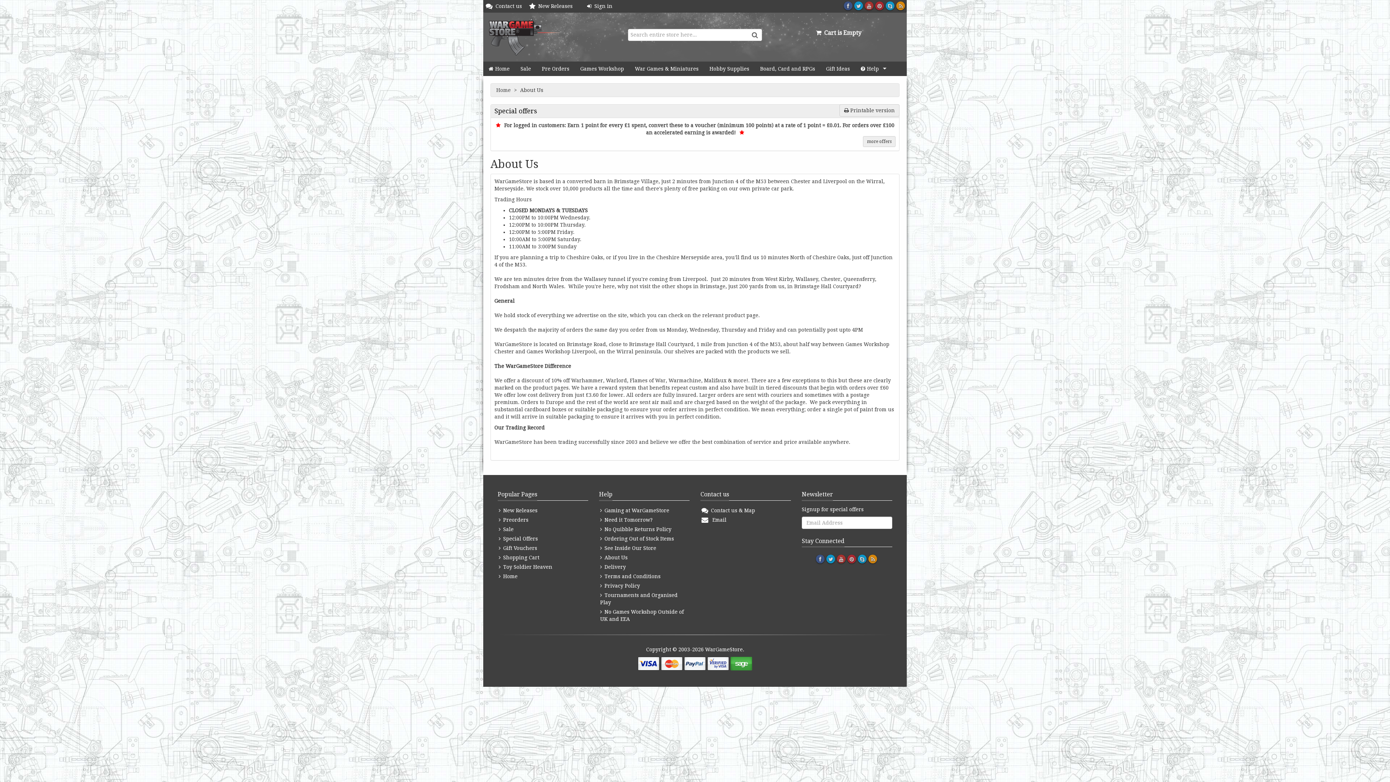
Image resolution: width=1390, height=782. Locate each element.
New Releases (556, 6)
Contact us (510, 6)
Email (717, 520)
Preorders (515, 520)
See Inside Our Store (629, 548)
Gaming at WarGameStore (636, 510)
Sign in (601, 6)
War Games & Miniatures (667, 69)
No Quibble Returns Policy (637, 529)
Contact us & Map (732, 510)
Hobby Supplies (729, 69)
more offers (879, 141)
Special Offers (520, 539)
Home (502, 69)
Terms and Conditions (632, 576)
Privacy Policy (621, 586)
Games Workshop (602, 69)
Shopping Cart (520, 557)
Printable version (872, 110)
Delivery (614, 567)
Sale (526, 69)
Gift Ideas (838, 69)
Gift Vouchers (519, 548)
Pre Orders (555, 69)
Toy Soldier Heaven (527, 567)
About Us (615, 557)
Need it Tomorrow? (628, 520)
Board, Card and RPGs (787, 69)
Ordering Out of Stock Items (638, 539)
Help (873, 69)
